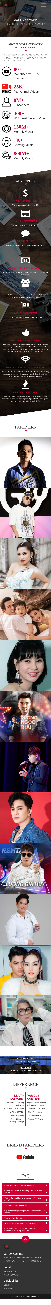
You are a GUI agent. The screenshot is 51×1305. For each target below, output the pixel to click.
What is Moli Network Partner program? (19, 1185)
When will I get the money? (14, 1218)
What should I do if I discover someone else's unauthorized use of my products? (20, 1230)
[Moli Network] (6, 4)
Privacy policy (10, 1272)
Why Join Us (8, 1288)
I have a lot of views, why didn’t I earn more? (21, 1223)
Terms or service (11, 1275)
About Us (8, 1285)
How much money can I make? (15, 1205)
